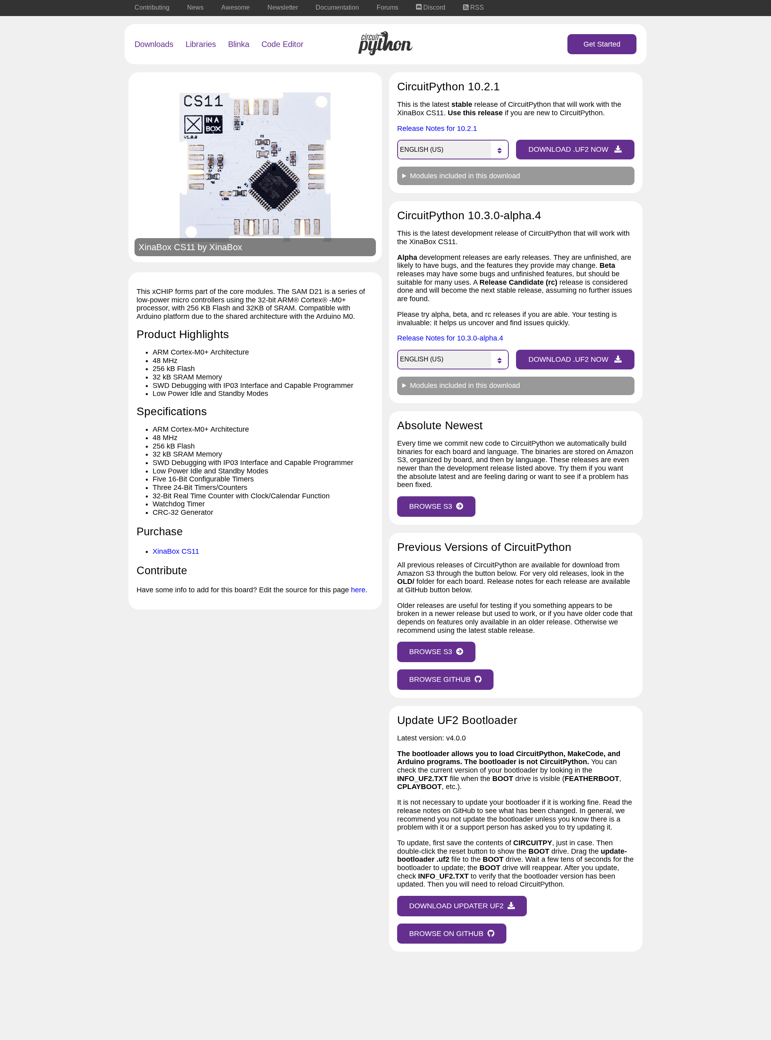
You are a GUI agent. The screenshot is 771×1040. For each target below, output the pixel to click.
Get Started (601, 44)
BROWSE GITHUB (440, 679)
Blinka (238, 44)
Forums (387, 7)
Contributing (152, 7)
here (358, 590)
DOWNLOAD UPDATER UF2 (456, 906)
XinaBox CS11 (176, 551)
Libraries (201, 44)
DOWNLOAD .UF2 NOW (569, 149)
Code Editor (282, 44)
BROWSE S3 (430, 506)
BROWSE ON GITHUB (446, 934)
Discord (433, 7)
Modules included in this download (465, 176)
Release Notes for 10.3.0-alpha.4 (450, 338)
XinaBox (225, 247)
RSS (476, 7)
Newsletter (282, 7)
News (195, 7)
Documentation (337, 7)
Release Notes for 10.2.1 (437, 128)
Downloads (154, 44)
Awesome (235, 7)
